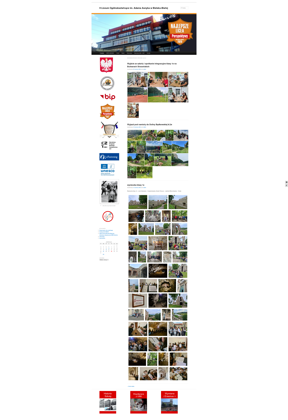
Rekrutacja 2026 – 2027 (139, 53)
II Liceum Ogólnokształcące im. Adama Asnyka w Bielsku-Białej (133, 7)
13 (108, 248)
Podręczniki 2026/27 (104, 232)
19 (106, 249)
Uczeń (117, 53)
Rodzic (123, 53)
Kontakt (148, 53)
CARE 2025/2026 (110, 53)
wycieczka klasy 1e (135, 184)
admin (144, 69)
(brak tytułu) (102, 238)
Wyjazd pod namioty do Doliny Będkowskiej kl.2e (149, 124)
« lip (103, 254)
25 (103, 251)
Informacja (101, 236)
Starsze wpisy (130, 386)
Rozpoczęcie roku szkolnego (106, 230)
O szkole (102, 53)
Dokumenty (129, 53)
